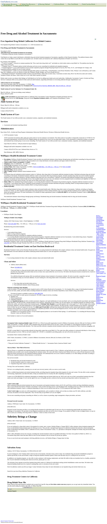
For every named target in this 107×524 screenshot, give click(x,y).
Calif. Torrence (100, 283)
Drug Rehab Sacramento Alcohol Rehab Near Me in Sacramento (100, 220)
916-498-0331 (18, 267)
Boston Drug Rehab (99, 298)
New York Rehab (73, 4)
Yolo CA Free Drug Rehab (99, 242)
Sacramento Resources (10, 4)
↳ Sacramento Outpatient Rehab (100, 228)
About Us (2, 520)
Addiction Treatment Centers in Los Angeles (101, 280)
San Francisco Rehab (100, 254)
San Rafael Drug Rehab (100, 260)
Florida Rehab (8, 5)
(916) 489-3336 (38, 293)
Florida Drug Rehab (99, 301)
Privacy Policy (11, 520)
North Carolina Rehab (88, 4)
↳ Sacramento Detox (100, 225)
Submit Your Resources (28, 4)
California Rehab (59, 4)
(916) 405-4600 (12, 224)
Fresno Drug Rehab (99, 251)
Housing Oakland (44, 4)
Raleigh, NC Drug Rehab (101, 295)
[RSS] (95, 39)
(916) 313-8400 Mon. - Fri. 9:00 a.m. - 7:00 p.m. (46, 167)
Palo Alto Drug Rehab (100, 269)
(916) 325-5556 (41, 224)
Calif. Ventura (99, 285)
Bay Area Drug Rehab (100, 257)
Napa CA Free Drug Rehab (100, 239)
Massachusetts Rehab (22, 5)
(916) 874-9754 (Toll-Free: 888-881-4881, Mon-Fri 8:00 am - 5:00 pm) (52, 85)
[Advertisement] (51, 18)
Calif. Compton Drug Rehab (100, 287)
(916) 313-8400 (66, 167)
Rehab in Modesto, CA (101, 245)
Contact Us (6, 520)
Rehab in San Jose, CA (101, 266)
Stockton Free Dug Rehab (101, 248)
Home (98, 215)
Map (33, 84)
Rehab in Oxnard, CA (101, 276)
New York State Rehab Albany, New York (100, 291)
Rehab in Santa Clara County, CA (101, 273)
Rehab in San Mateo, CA (99, 263)
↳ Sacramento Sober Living (100, 236)
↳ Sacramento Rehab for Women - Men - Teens (101, 232)
